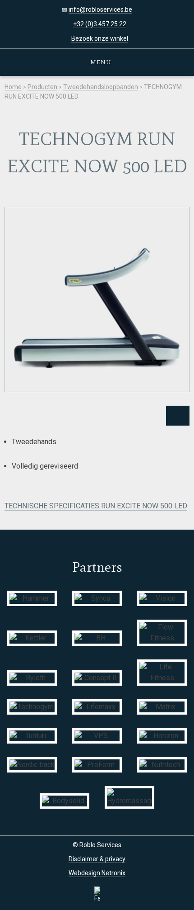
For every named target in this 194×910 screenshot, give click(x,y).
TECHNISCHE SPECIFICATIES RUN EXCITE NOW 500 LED (96, 506)
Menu (99, 62)
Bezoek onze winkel (99, 38)
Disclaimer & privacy (97, 859)
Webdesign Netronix (97, 873)
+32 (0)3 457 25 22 (99, 24)
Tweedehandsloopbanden (100, 86)
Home (13, 86)
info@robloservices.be (100, 9)
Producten (42, 86)
